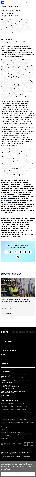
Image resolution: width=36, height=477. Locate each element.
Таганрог (3, 412)
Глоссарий (4, 429)
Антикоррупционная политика (9, 427)
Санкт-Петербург (12, 403)
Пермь (24, 409)
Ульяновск (18, 412)
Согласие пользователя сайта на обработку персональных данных (17, 423)
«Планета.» (12, 131)
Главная (3, 7)
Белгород (22, 403)
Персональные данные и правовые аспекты (13, 419)
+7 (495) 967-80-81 (9, 392)
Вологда (11, 406)
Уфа (24, 412)
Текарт (18, 457)
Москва (3, 403)
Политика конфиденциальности (18, 434)
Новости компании (13, 7)
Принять (18, 474)
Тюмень (10, 412)
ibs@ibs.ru (7, 395)
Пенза (18, 409)
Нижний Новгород (22, 406)
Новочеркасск (5, 409)
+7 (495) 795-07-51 (22, 391)
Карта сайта (4, 438)
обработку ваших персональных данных (24, 466)
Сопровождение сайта (7, 457)
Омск (12, 409)
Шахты (30, 412)
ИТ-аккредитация (6, 417)
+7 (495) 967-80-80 (23, 2)
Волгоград (4, 406)
